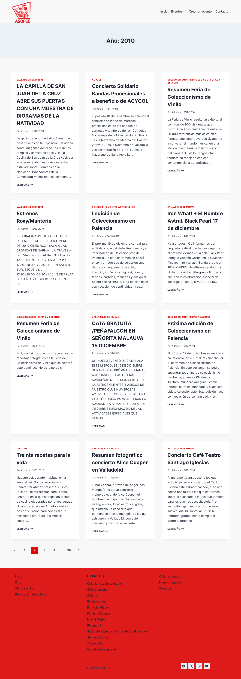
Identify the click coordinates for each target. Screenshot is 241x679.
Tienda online (24, 588)
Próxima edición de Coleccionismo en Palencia (190, 330)
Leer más (25, 184)
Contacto (221, 11)
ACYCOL (97, 79)
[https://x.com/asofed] (191, 666)
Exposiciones (96, 601)
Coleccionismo (177, 79)
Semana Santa (97, 637)
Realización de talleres (31, 594)
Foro (18, 582)
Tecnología (95, 643)
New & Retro (96, 619)
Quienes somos (170, 576)
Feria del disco (198, 79)
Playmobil (94, 625)
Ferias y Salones (124, 207)
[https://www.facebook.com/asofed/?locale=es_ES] (184, 666)
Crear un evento (200, 11)
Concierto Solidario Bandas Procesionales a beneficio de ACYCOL (120, 93)
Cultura (22, 448)
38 (69, 550)
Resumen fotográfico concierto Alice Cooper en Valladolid (120, 462)
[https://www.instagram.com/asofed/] (199, 666)
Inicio (164, 11)
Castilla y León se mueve (105, 583)
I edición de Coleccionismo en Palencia (113, 220)
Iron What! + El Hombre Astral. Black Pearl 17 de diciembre (195, 220)
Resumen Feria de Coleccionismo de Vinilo (189, 97)
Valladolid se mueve (30, 79)
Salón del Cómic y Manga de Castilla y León (118, 631)
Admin (24, 131)
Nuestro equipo (170, 582)
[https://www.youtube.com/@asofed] (207, 666)
